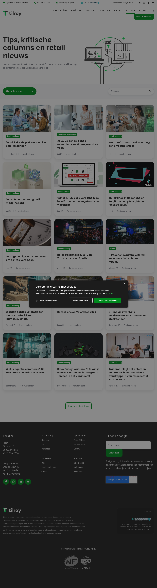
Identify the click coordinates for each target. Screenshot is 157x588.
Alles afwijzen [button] (80, 300)
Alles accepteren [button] (108, 300)
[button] (46, 300)
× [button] (124, 283)
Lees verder (111, 293)
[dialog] (78, 294)
